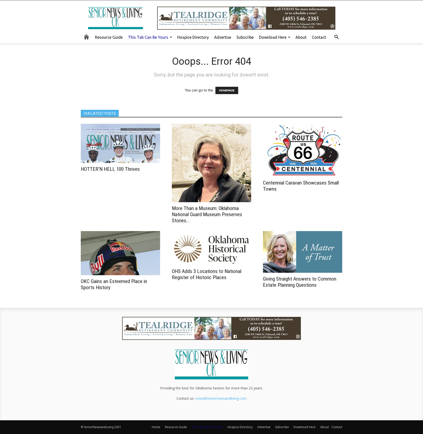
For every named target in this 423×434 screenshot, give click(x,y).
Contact (319, 37)
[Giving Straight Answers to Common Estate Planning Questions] (302, 252)
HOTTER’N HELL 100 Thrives (110, 169)
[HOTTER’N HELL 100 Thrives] (120, 143)
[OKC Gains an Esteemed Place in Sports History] (120, 253)
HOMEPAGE (227, 90)
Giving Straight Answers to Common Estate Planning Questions (299, 282)
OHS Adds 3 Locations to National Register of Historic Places (206, 274)
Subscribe (245, 37)
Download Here (272, 37)
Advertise (222, 37)
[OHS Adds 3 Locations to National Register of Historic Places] (211, 248)
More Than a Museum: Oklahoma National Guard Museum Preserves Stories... (207, 214)
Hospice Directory (193, 37)
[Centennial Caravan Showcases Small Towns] (302, 150)
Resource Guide (109, 37)
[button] (336, 37)
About (300, 37)
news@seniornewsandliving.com (221, 398)
